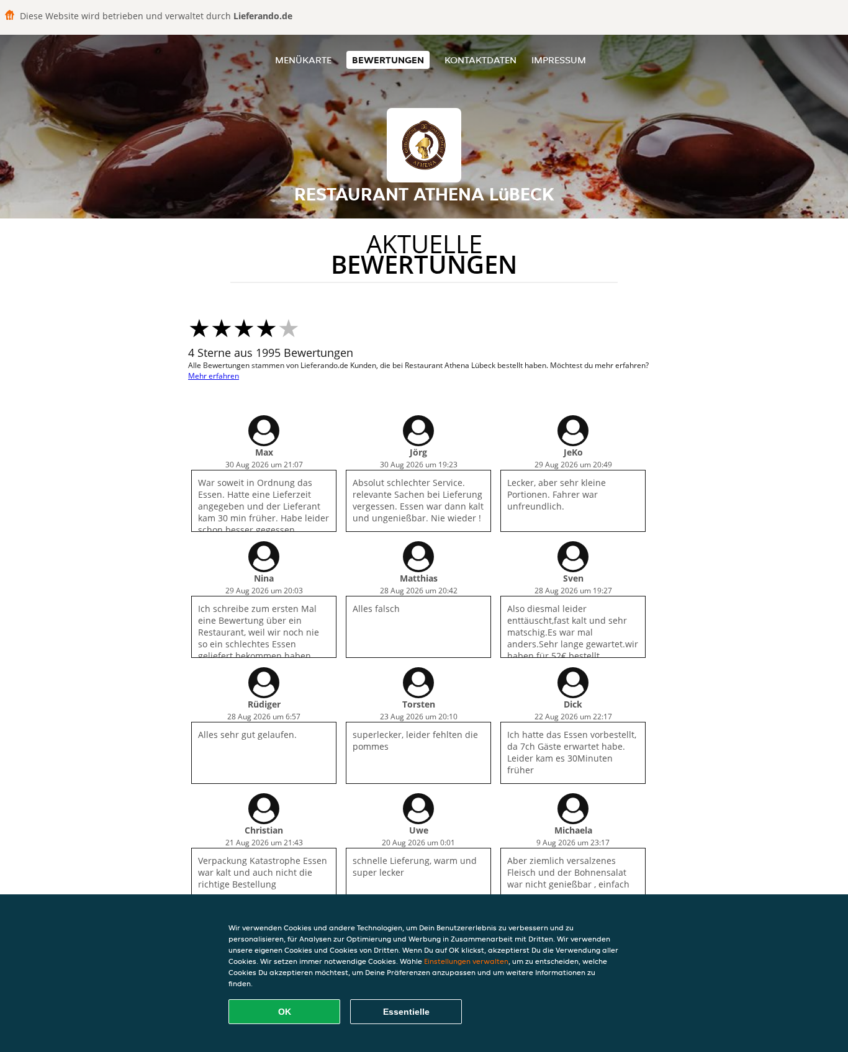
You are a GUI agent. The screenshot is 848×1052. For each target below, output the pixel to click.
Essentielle (406, 1012)
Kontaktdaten (480, 59)
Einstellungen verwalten (466, 961)
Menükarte (303, 59)
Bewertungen (388, 59)
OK (284, 1012)
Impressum (558, 59)
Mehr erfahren (213, 376)
